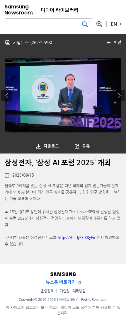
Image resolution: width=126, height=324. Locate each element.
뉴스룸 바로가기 (61, 282)
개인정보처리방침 (73, 291)
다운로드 (51, 146)
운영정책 (47, 291)
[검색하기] (85, 24)
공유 (86, 146)
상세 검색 (99, 24)
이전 (117, 42)
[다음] (119, 95)
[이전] (6, 95)
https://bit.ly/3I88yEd (76, 237)
